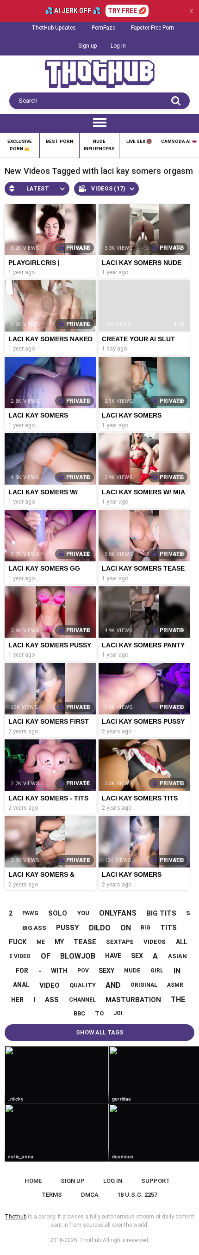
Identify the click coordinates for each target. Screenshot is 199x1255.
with (59, 970)
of (45, 956)
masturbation (133, 1000)
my (59, 942)
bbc (79, 1013)
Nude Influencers (99, 145)
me (41, 942)
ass (52, 1000)
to (99, 1013)
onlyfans (118, 913)
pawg (30, 913)
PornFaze (103, 28)
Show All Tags (100, 1032)
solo (57, 913)
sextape (120, 941)
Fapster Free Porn (152, 28)
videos (154, 941)
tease (85, 942)
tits (168, 927)
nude (132, 970)
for (22, 970)
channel (82, 1000)
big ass (34, 927)
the (178, 999)
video (49, 985)
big (145, 927)
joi (118, 1013)
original (144, 985)
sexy (106, 970)
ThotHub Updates (53, 28)
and (113, 985)
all (181, 942)
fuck (17, 942)
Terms (52, 1194)
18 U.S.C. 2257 (137, 1194)
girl (156, 970)
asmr (175, 985)
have (113, 956)
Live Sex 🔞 (139, 141)
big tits (161, 913)
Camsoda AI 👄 (179, 141)
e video (20, 956)
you (83, 913)
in (177, 970)
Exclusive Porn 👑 (19, 145)
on (125, 927)
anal (21, 985)
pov (83, 970)
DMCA (90, 1194)
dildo (100, 927)
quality (82, 985)
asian (177, 956)
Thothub (90, 1240)
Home (33, 1180)
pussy (67, 927)
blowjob (77, 956)
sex (137, 956)
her (17, 999)
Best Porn (59, 141)
